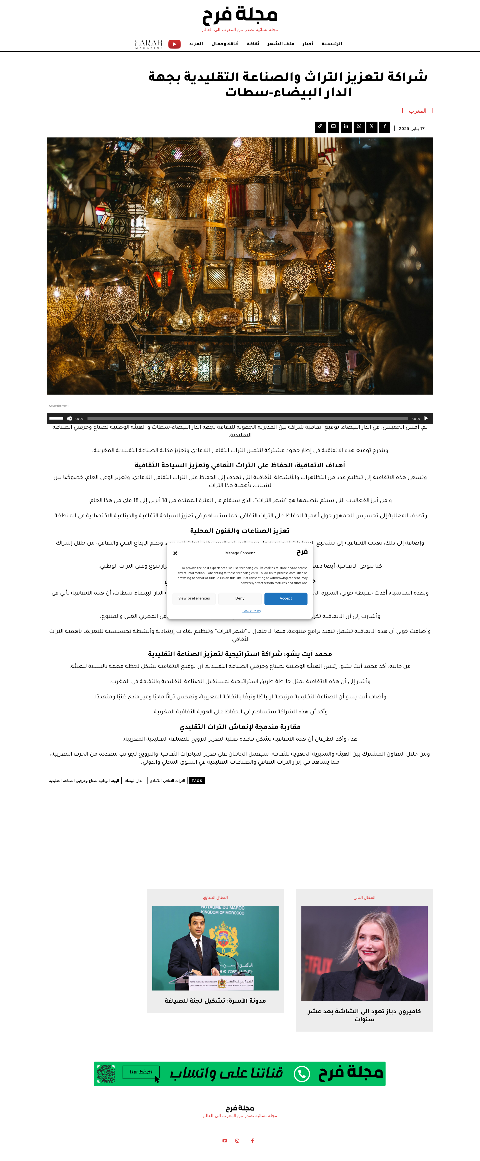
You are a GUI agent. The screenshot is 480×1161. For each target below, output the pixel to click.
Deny (239, 599)
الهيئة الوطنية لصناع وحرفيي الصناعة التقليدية (84, 781)
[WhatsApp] (359, 127)
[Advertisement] (240, 820)
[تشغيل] (426, 418)
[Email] (333, 127)
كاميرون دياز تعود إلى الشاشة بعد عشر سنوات (364, 1016)
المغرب (418, 110)
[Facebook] (384, 127)
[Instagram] (237, 1142)
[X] (372, 127)
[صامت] (69, 418)
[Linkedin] (346, 127)
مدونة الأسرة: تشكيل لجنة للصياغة (215, 1002)
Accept (286, 599)
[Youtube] (225, 1142)
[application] (240, 418)
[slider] (57, 418)
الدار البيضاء (134, 781)
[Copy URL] (320, 127)
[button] (175, 553)
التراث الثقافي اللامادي (167, 781)
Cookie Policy (251, 611)
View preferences (194, 599)
